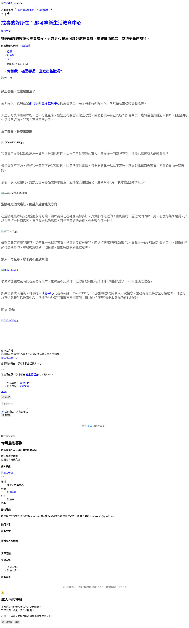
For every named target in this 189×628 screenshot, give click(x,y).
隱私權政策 (111, 587)
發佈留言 (6, 415)
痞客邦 (29, 374)
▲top (3, 391)
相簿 (9, 51)
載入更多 (6, 397)
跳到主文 (6, 31)
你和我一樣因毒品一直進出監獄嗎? (34, 71)
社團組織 (25, 45)
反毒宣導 (24, 386)
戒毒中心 (47, 293)
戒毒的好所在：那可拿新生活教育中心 (41, 23)
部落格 (10, 55)
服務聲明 (122, 587)
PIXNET (72, 587)
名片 (9, 58)
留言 (36, 374)
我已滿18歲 (7, 622)
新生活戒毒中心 (9, 357)
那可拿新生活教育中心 (44, 103)
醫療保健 (24, 383)
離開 (17, 622)
